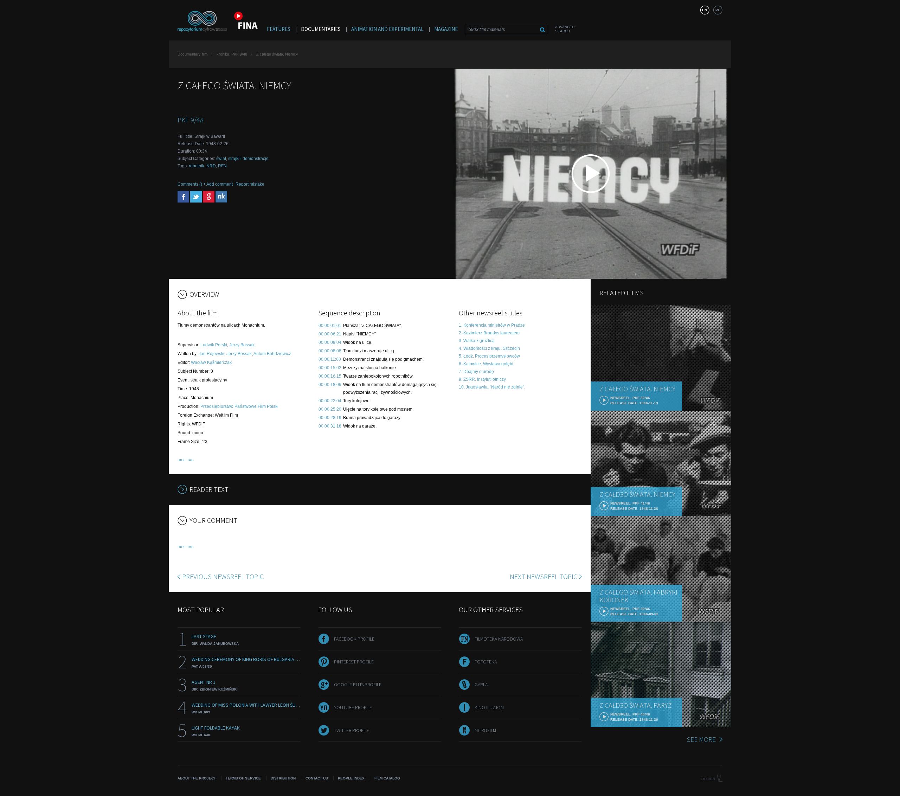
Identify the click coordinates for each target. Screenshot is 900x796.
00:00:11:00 (330, 359)
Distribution (283, 778)
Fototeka (486, 662)
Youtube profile (353, 707)
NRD (211, 165)
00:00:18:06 (330, 384)
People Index (351, 778)
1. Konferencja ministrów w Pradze (492, 325)
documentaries (321, 29)
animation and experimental (387, 29)
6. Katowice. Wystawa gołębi (486, 363)
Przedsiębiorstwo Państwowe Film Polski (239, 406)
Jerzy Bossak (242, 344)
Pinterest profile (354, 662)
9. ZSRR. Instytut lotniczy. (483, 379)
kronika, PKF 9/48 (232, 54)
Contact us (317, 778)
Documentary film (192, 54)
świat (221, 158)
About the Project (197, 778)
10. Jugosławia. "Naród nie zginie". (492, 387)
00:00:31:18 (330, 426)
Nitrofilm (485, 730)
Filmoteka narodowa (499, 639)
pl (717, 10)
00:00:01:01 (330, 325)
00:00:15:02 (330, 367)
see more (701, 739)
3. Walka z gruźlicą (477, 340)
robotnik (196, 165)
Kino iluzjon (489, 707)
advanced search (564, 29)
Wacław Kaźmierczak (211, 362)
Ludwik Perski (213, 344)
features (278, 29)
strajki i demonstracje (248, 158)
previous (223, 576)
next (543, 576)
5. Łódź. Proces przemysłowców (489, 356)
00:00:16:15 (330, 376)
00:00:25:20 (330, 409)
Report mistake (250, 184)
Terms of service (243, 778)
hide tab (186, 460)
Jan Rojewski (211, 353)
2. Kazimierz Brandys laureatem (489, 332)
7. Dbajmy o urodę (476, 371)
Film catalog (387, 778)
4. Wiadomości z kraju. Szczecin (489, 348)
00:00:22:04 (330, 400)
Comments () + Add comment (205, 184)
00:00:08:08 (330, 350)
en (704, 10)
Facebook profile (354, 639)
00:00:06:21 (330, 334)
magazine (446, 29)
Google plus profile (357, 684)
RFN (222, 165)
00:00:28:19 (330, 417)
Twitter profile (351, 730)
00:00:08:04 (330, 342)
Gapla (481, 684)
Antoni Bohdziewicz (272, 353)
